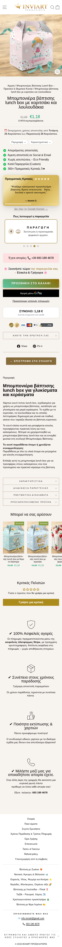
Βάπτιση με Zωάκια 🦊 (31, 869)
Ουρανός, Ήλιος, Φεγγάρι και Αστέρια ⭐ (31, 879)
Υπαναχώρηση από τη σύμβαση (31, 859)
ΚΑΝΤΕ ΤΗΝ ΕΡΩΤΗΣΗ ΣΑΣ (31, 335)
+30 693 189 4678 (43, 257)
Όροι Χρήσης (31, 839)
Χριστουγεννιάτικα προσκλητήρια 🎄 (31, 899)
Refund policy (31, 854)
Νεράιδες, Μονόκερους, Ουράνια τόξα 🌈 (31, 884)
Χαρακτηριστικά (41, 142)
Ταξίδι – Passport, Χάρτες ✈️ (31, 894)
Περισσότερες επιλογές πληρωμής (31, 301)
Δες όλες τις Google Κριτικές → (31, 209)
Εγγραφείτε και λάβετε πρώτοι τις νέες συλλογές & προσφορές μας (30, 936)
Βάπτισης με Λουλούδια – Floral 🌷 (31, 889)
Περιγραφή (18, 142)
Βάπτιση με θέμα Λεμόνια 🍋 (31, 904)
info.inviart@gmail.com (32, 918)
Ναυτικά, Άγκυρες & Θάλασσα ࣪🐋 (31, 874)
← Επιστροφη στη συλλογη (31, 361)
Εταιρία (31, 819)
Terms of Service (31, 849)
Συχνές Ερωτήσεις (31, 829)
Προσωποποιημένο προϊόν (31, 502)
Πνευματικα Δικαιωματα (31, 495)
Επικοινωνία (31, 844)
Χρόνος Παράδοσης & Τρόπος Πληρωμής (31, 834)
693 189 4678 (32, 924)
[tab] (24, 246)
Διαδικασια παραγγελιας (31, 488)
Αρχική (11, 85)
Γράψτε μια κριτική (31, 602)
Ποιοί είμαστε (31, 824)
